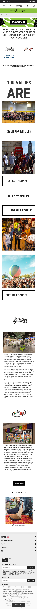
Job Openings (19, 483)
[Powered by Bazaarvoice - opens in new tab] (18, 525)
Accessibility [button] (31, 1)
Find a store (5, 577)
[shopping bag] (34, 5)
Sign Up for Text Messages (9, 564)
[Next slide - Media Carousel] (34, 510)
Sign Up (5, 560)
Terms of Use (24, 572)
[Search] (10, 5)
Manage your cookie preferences (17, 592)
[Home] (18, 5)
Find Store (31, 580)
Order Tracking (6, 1)
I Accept (18, 605)
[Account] (27, 5)
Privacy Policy (32, 572)
